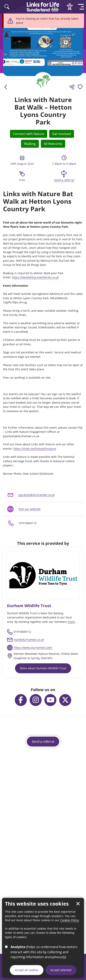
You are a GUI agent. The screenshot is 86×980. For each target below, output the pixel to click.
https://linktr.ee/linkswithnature (34, 448)
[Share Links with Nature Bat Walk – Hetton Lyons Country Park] (72, 87)
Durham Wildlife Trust (29, 605)
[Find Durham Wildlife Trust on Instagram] (36, 700)
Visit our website (29, 509)
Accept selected (60, 970)
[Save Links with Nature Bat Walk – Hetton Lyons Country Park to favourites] (80, 87)
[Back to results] (6, 87)
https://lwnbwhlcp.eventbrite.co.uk (35, 277)
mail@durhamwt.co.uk (29, 639)
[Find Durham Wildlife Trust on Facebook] (21, 700)
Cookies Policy (69, 920)
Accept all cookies (26, 970)
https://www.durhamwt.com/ (33, 647)
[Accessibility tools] (70, 7)
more (71, 622)
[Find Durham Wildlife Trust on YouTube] (50, 700)
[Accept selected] (78, 904)
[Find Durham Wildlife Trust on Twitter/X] (65, 700)
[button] (81, 7)
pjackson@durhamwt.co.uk (36, 495)
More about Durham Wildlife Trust (43, 668)
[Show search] (7, 7)
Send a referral (64, 180)
